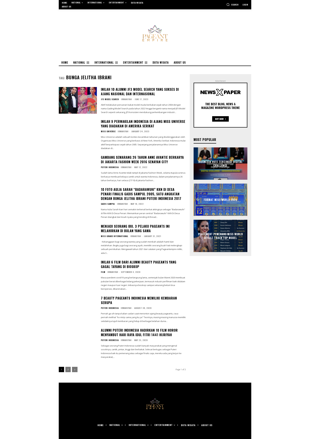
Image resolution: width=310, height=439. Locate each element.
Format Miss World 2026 (220, 200)
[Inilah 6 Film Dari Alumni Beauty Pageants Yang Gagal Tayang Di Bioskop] (78, 273)
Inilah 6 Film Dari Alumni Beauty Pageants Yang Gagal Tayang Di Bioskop (138, 264)
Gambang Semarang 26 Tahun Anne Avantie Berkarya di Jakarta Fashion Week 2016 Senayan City (142, 159)
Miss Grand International (114, 236)
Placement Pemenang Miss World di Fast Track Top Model (220, 236)
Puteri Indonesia (110, 167)
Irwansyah (126, 99)
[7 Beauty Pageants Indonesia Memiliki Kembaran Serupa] (78, 309)
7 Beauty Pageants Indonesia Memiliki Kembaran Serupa (139, 300)
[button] (232, 4)
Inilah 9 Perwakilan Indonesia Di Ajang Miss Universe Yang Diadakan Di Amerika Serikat (143, 123)
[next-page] (75, 369)
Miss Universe (108, 131)
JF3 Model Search (110, 99)
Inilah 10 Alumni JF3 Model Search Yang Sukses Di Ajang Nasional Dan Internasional (140, 91)
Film (103, 272)
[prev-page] (236, 153)
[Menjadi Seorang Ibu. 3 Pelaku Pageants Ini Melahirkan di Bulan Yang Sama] (78, 237)
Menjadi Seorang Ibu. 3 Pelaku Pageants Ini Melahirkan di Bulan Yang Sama (135, 228)
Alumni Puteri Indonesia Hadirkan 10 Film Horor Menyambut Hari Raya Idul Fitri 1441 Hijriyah (139, 332)
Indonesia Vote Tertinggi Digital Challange (220, 163)
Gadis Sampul (108, 204)
